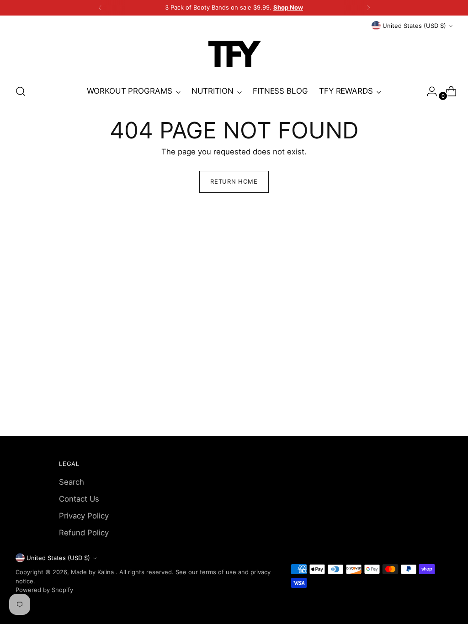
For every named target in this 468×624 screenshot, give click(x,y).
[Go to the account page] (428, 91)
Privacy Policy (84, 515)
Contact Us (79, 498)
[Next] (368, 8)
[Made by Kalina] (234, 54)
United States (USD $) (414, 25)
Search (71, 482)
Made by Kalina (93, 572)
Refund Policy (84, 532)
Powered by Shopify (44, 589)
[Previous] (100, 8)
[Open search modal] (20, 91)
